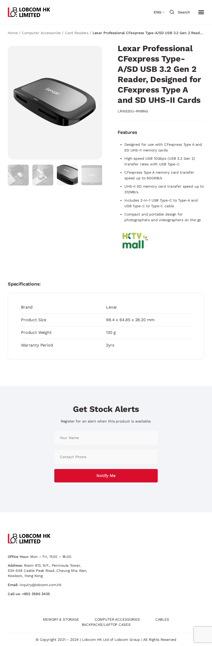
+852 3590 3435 (36, 594)
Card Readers (76, 33)
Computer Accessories (41, 33)
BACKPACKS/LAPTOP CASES (106, 624)
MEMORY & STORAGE (61, 619)
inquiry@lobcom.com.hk (41, 585)
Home (13, 33)
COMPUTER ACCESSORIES (117, 619)
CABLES (162, 619)
